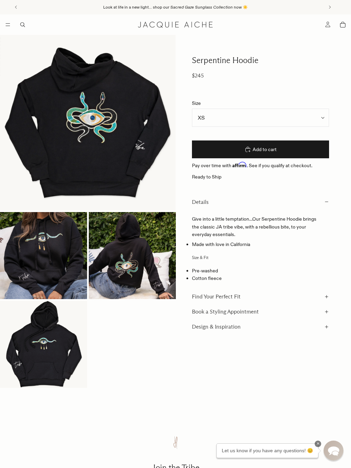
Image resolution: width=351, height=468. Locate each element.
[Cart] (342, 24)
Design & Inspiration (216, 326)
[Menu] (8, 25)
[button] (333, 450)
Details (200, 202)
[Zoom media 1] (88, 122)
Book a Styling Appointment (225, 311)
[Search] (22, 24)
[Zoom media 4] (43, 344)
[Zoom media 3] (132, 255)
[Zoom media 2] (43, 255)
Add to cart (265, 149)
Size (196, 103)
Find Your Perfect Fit (216, 296)
